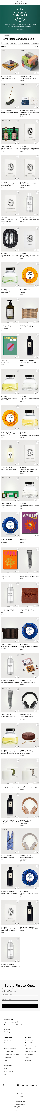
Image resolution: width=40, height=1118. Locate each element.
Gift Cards (28, 1049)
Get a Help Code (9, 1032)
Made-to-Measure (30, 1051)
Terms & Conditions (20, 1099)
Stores (5, 1060)
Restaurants (28, 1060)
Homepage (6, 35)
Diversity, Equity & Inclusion (11, 1049)
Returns (6, 1068)
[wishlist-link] (5, 2)
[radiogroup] (20, 47)
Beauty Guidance (30, 1040)
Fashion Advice (29, 1043)
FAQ (5, 1074)
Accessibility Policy (20, 1101)
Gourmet (5, 43)
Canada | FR (20, 1093)
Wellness (13, 43)
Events (27, 1057)
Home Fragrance (24, 43)
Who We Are (7, 1040)
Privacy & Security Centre (11, 1054)
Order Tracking (8, 1071)
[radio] (19, 47)
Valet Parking (29, 1054)
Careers (6, 1043)
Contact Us (7, 1029)
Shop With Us (7, 1046)
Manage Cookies (20, 1104)
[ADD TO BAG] (16, 73)
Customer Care (8, 1051)
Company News (8, 1057)
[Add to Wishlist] (18, 73)
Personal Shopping (30, 1046)
